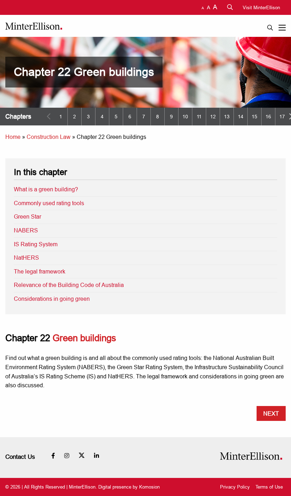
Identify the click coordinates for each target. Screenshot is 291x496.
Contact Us (20, 456)
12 (213, 116)
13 (227, 116)
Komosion (149, 487)
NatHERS (26, 257)
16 (268, 116)
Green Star (27, 216)
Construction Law (49, 137)
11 (199, 116)
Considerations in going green (52, 298)
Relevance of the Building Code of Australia (69, 285)
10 (185, 116)
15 (254, 116)
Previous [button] (48, 116)
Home (13, 137)
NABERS (26, 230)
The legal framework (39, 271)
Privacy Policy (235, 487)
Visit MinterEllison (261, 7)
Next (271, 413)
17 (282, 116)
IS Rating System (35, 244)
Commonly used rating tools (49, 203)
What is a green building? (46, 189)
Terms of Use (269, 487)
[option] (61, 116)
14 (240, 116)
